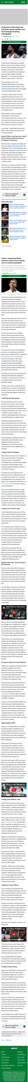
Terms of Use (21, 1060)
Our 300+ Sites (21, 1054)
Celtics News (9, 246)
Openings (20, 1052)
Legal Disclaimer (22, 1062)
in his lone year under (10, 822)
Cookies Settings (6, 1068)
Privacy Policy (5, 1060)
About (3, 1052)
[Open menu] (2, 2)
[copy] (10, 39)
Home (2, 246)
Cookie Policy (5, 1062)
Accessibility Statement (8, 1065)
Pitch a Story (20, 1057)
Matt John (5, 273)
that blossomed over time (8, 356)
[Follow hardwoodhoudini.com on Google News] (24, 195)
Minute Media (8, 1071)
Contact (3, 1054)
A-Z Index (20, 1065)
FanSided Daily (5, 1057)
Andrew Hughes (7, 36)
